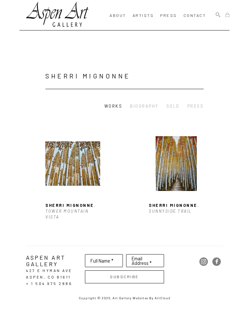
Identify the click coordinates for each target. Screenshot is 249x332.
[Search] (218, 15)
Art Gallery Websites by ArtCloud (142, 298)
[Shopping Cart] (227, 15)
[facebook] (216, 261)
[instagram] (203, 261)
